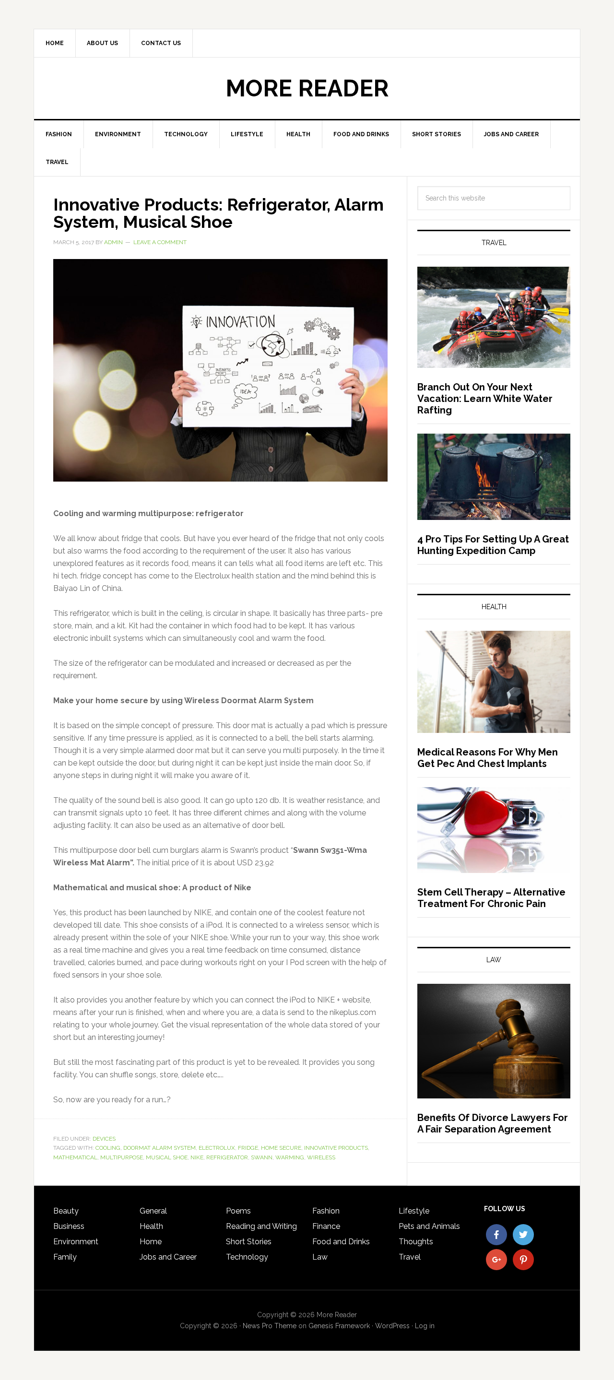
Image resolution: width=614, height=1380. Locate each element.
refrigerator (227, 1157)
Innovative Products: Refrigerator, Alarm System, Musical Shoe (218, 213)
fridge (248, 1147)
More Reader (307, 88)
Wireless (321, 1157)
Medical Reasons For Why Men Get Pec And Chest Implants (487, 757)
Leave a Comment (160, 242)
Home (151, 1241)
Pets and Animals (429, 1226)
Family (65, 1257)
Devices (104, 1138)
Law (320, 1257)
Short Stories (249, 1241)
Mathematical (75, 1157)
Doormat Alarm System (159, 1147)
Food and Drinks (341, 1241)
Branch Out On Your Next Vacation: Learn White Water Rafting (485, 398)
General (153, 1210)
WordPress (392, 1326)
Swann (261, 1157)
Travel (410, 1257)
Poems (238, 1210)
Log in (425, 1326)
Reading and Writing (261, 1226)
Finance (326, 1226)
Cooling (107, 1147)
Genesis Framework (339, 1326)
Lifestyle (414, 1210)
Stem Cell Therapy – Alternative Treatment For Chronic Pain (491, 897)
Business (68, 1226)
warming (289, 1157)
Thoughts (416, 1241)
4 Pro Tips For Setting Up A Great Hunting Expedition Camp (493, 544)
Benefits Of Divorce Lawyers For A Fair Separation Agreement (492, 1123)
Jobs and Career (168, 1257)
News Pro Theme (269, 1326)
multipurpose (121, 1157)
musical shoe (167, 1157)
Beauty (66, 1210)
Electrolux (217, 1147)
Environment (75, 1241)
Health (151, 1226)
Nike (196, 1157)
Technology (247, 1257)
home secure (281, 1147)
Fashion (326, 1210)
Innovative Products (336, 1147)
